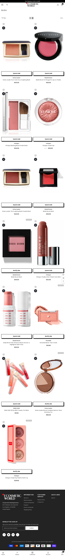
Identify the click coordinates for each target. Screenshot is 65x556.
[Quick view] (3, 27)
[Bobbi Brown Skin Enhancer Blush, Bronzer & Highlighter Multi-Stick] (16, 309)
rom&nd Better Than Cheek (48, 343)
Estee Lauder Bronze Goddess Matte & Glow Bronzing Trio (48, 411)
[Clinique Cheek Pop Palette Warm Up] (16, 444)
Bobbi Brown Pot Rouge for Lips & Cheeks (48, 80)
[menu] (2, 5)
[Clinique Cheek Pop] (48, 111)
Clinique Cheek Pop (48, 145)
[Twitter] (17, 534)
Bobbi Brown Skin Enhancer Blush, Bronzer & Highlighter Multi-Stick (16, 343)
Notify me (16, 270)
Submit (32, 528)
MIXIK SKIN (16, 408)
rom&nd (48, 340)
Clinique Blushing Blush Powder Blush (16, 145)
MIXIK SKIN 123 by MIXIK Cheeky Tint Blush (16, 410)
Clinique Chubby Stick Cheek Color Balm (48, 277)
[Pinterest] (13, 534)
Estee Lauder (16, 78)
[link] (17, 553)
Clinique (16, 143)
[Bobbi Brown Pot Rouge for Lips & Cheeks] (48, 46)
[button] (30, 18)
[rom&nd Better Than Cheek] (48, 309)
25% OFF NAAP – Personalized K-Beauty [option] (32, 1)
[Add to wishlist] (3, 24)
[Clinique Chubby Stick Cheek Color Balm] (48, 243)
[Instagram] (8, 534)
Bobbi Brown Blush (48, 211)
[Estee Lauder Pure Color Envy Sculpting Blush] (16, 46)
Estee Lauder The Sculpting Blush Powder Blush (16, 211)
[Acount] (58, 5)
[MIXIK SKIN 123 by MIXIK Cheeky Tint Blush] (16, 376)
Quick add (16, 73)
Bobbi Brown (48, 78)
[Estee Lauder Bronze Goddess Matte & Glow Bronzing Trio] (48, 376)
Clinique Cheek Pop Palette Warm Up (16, 478)
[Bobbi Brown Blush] (48, 177)
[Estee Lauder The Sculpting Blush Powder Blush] (16, 177)
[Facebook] (4, 534)
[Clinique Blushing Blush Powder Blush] (16, 111)
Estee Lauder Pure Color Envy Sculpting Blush (16, 80)
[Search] (7, 5)
